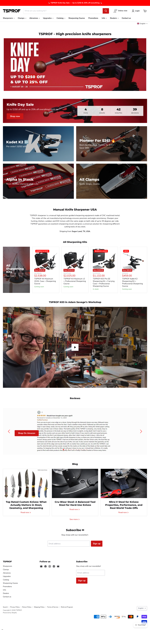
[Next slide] (140, 431)
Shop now (15, 116)
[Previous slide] (9, 431)
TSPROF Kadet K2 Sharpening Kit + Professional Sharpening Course (132, 282)
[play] (75, 347)
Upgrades (47, 18)
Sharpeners (8, 18)
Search (5, 607)
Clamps (21, 18)
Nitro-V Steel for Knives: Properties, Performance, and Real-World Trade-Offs (123, 505)
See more (74, 519)
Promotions (93, 18)
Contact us (126, 18)
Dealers (113, 18)
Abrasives (34, 18)
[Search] (106, 11)
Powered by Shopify (10, 613)
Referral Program (67, 607)
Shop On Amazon (26, 433)
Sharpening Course (76, 18)
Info (104, 18)
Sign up (96, 543)
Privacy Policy (15, 607)
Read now (25, 512)
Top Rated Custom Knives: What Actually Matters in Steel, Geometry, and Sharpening (26, 505)
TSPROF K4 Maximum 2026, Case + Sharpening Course (45, 281)
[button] (142, 24)
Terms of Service (52, 607)
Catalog (60, 18)
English (141, 608)
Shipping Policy (39, 607)
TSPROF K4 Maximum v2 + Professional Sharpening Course (75, 281)
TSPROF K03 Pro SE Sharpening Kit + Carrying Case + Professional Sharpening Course (103, 282)
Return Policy (26, 607)
